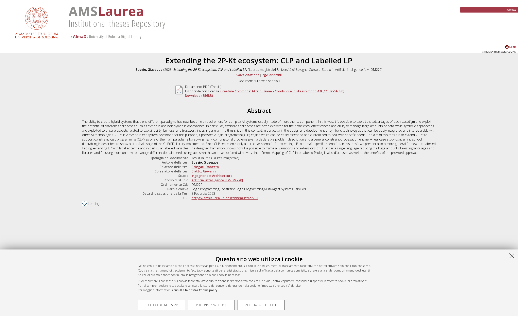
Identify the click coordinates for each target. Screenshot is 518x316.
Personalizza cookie (211, 305)
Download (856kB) (199, 95)
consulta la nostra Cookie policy (195, 290)
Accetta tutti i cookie (261, 305)
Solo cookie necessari (161, 305)
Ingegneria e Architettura (211, 175)
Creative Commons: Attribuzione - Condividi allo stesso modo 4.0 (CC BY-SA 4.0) (282, 91)
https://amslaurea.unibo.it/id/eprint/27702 (224, 198)
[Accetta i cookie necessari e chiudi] (511, 256)
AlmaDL (512, 10)
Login (513, 47)
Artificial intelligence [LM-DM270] (217, 180)
